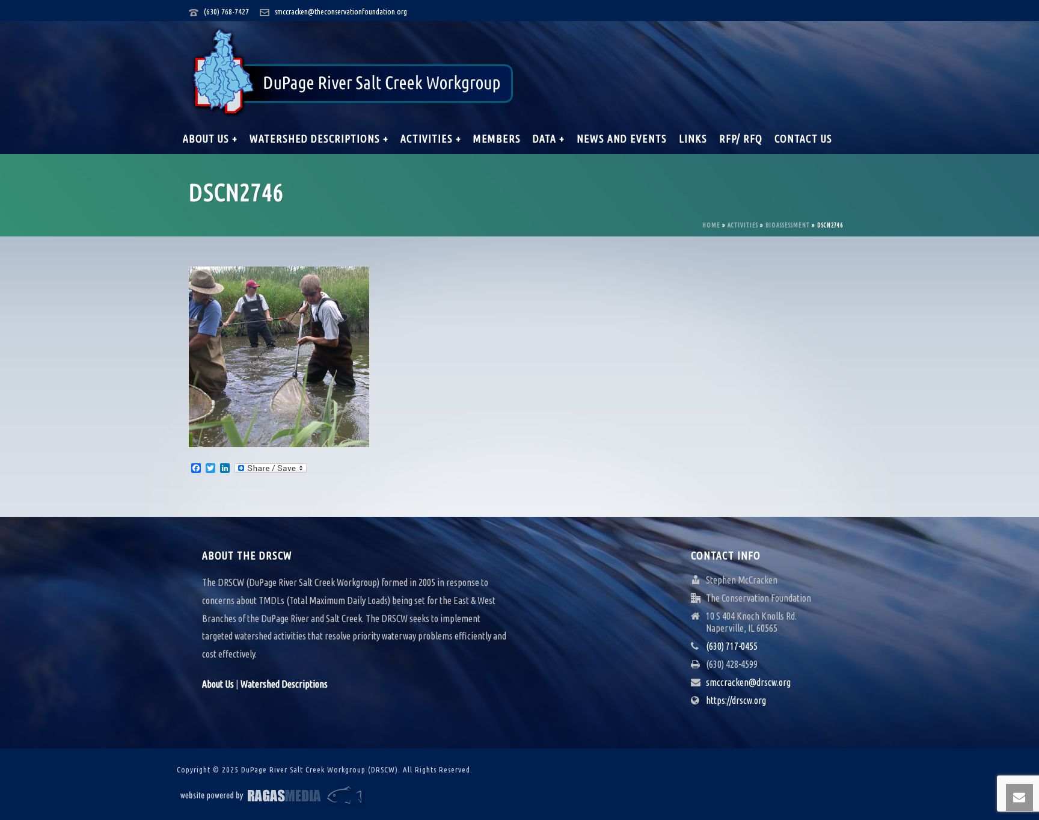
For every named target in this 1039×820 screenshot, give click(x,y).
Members (497, 138)
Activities (743, 225)
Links (693, 138)
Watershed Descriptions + (319, 138)
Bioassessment (787, 225)
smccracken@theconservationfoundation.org (341, 11)
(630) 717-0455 (732, 646)
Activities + (430, 138)
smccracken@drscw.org (748, 682)
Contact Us (803, 138)
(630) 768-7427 (226, 11)
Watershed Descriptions (284, 684)
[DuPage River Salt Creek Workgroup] (353, 72)
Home (711, 225)
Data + (549, 138)
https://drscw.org (736, 700)
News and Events (622, 138)
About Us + (210, 138)
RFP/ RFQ (740, 138)
